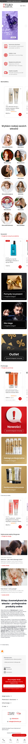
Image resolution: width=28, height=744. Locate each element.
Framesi (7, 257)
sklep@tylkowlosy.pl (15, 721)
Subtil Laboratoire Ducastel (11, 389)
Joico (7, 105)
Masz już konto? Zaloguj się (12, 662)
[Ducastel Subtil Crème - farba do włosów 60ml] (14, 380)
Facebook (9, 669)
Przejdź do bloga (6, 536)
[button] (23, 6)
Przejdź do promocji (7, 368)
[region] (14, 25)
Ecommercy (18, 733)
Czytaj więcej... (5, 644)
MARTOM (7, 516)
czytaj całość (5, 565)
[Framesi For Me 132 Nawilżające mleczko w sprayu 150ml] (14, 248)
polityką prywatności (7, 689)
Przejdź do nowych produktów (10, 236)
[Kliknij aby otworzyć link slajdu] (14, 25)
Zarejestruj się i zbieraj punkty (13, 659)
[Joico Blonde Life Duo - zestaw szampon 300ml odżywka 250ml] (14, 96)
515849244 (15, 718)
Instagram (9, 672)
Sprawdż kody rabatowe (19, 735)
